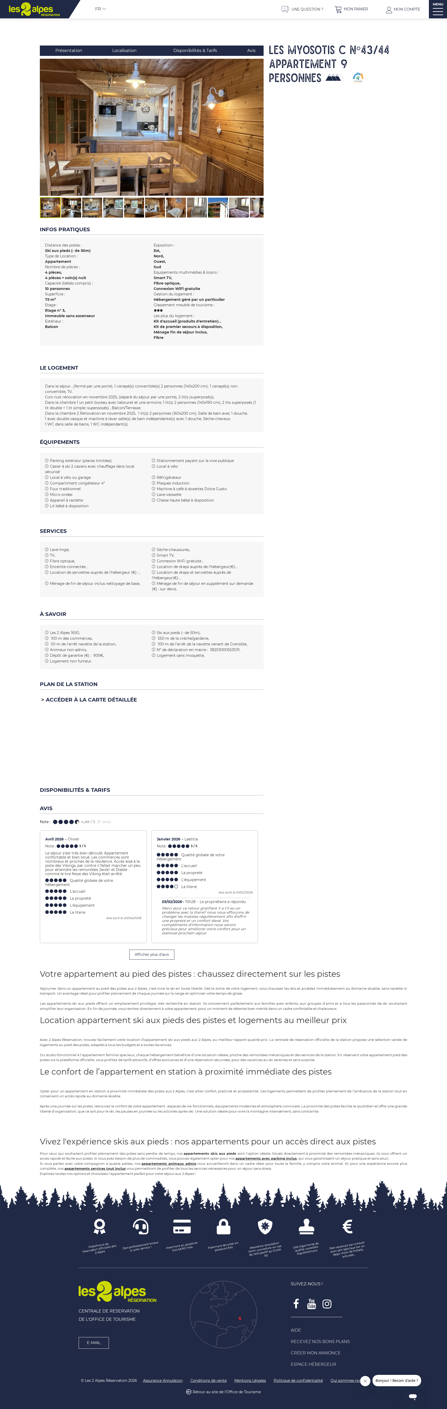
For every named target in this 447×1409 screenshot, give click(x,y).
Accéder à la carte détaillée (91, 700)
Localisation (124, 50)
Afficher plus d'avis (152, 954)
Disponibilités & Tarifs (195, 50)
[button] (351, 9)
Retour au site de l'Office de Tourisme (227, 1392)
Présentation (68, 50)
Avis (251, 50)
